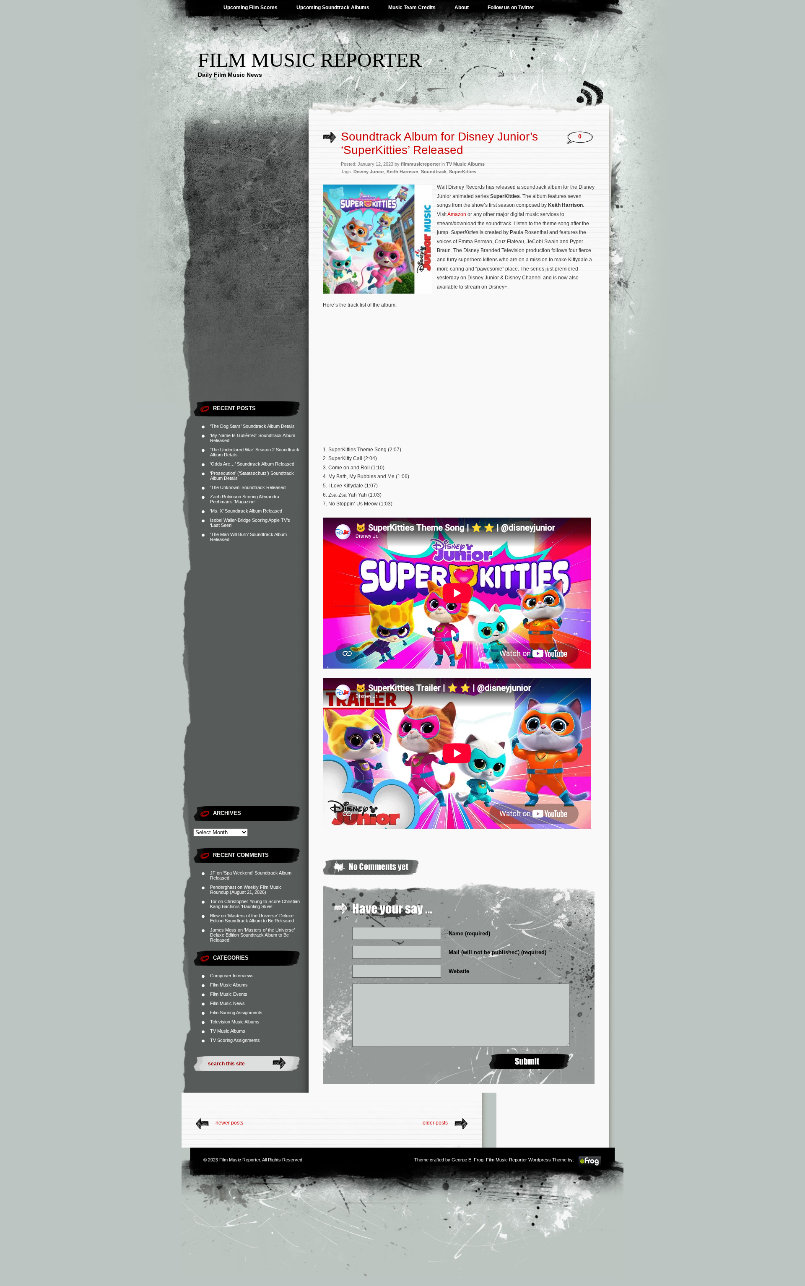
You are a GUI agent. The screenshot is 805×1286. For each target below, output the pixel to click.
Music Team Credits (412, 7)
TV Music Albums (227, 1030)
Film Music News (227, 1003)
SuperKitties (462, 171)
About (461, 7)
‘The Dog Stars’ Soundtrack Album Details (252, 426)
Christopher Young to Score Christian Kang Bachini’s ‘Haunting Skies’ (255, 904)
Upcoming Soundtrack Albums (332, 7)
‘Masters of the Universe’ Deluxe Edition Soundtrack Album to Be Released (252, 918)
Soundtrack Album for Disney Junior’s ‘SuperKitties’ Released (439, 143)
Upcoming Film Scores (250, 7)
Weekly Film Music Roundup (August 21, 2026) (246, 890)
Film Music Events (228, 994)
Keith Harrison (402, 171)
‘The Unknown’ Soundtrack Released (248, 487)
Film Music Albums (229, 984)
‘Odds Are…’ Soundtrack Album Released (252, 463)
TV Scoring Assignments (235, 1040)
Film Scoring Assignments (236, 1012)
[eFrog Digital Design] (590, 1165)
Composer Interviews (232, 975)
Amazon (456, 214)
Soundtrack (434, 171)
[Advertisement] (251, 270)
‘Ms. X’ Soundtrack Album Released (246, 510)
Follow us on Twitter (511, 7)
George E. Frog (467, 1159)
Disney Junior (368, 171)
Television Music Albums (235, 1021)
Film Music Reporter (310, 60)
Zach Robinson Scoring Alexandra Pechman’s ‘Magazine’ (244, 499)
